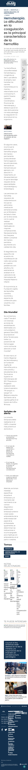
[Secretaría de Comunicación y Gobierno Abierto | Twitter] (6, 729)
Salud (10, 728)
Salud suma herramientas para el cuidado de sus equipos (10, 136)
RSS (2, 762)
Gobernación (12, 714)
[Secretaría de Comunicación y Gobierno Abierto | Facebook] (2, 729)
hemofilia (8, 549)
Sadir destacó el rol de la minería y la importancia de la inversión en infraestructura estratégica (13, 650)
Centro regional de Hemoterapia (12, 552)
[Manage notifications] (24, 766)
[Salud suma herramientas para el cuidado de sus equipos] (8, 128)
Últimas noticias (24, 713)
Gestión (7, 580)
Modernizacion (12, 754)
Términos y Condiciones (6, 760)
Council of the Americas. (11, 644)
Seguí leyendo (8, 131)
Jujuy (7, 556)
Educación (11, 730)
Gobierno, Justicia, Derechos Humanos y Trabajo (11, 749)
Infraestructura (13, 726)
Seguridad (9, 672)
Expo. (6, 695)
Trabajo (10, 720)
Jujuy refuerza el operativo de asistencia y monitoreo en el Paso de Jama (15, 677)
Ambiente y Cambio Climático (11, 743)
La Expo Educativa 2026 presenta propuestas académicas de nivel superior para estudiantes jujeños (16, 698)
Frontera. (8, 675)
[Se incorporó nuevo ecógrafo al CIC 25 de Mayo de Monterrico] (12, 580)
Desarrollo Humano (11, 739)
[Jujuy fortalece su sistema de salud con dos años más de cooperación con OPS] (19, 587)
